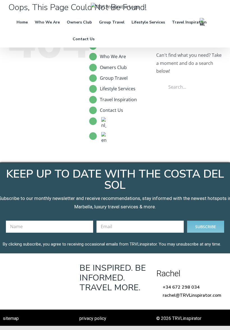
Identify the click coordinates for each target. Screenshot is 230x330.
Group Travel (114, 78)
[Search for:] (189, 86)
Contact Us (111, 110)
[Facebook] (84, 301)
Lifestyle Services (117, 89)
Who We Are (113, 56)
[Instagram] (119, 301)
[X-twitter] (102, 301)
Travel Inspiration (118, 99)
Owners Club (113, 67)
